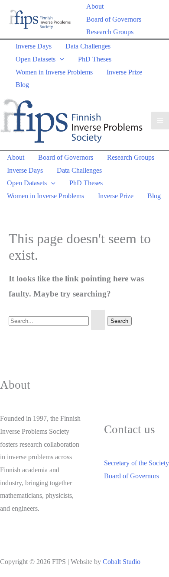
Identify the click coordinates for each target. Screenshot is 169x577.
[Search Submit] (98, 319)
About (95, 6)
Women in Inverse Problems (54, 72)
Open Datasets (35, 59)
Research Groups (109, 31)
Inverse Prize (124, 72)
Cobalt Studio (121, 561)
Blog (22, 84)
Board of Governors (113, 19)
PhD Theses (94, 59)
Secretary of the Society (136, 463)
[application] (59, 59)
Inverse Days (34, 46)
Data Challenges (87, 46)
